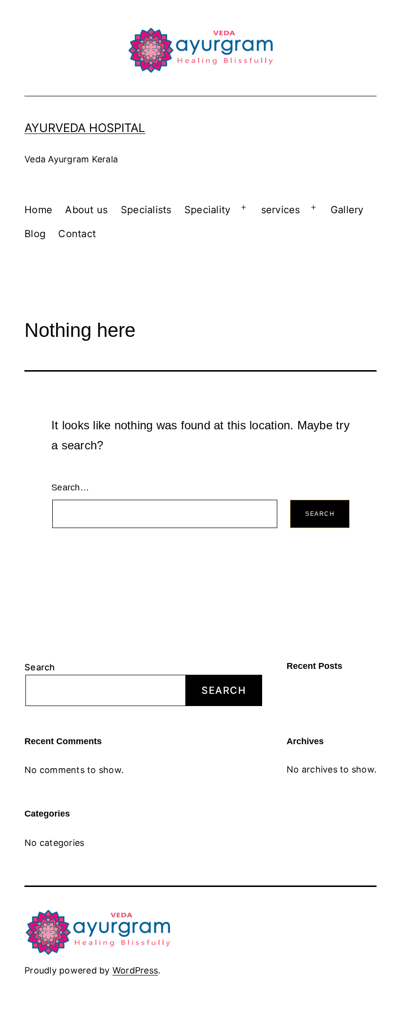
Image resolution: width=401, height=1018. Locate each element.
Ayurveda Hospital (84, 128)
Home (38, 210)
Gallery (347, 210)
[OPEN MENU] (243, 208)
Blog (34, 234)
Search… (70, 487)
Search (39, 667)
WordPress (135, 970)
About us (86, 210)
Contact (77, 234)
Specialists (146, 210)
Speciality (207, 210)
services (280, 210)
